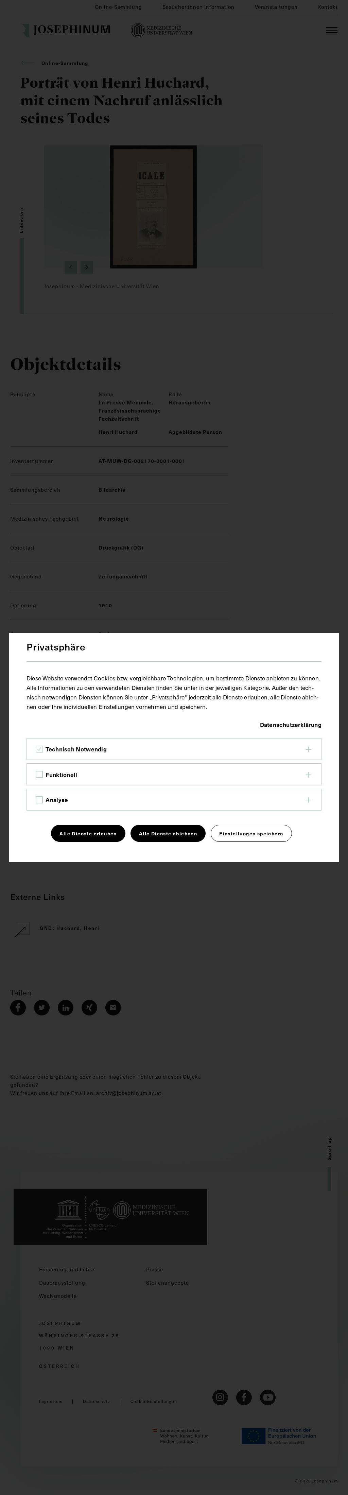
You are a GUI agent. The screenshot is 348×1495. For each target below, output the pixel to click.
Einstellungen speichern (251, 833)
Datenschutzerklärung (290, 724)
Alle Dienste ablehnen (168, 833)
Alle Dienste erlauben (88, 833)
